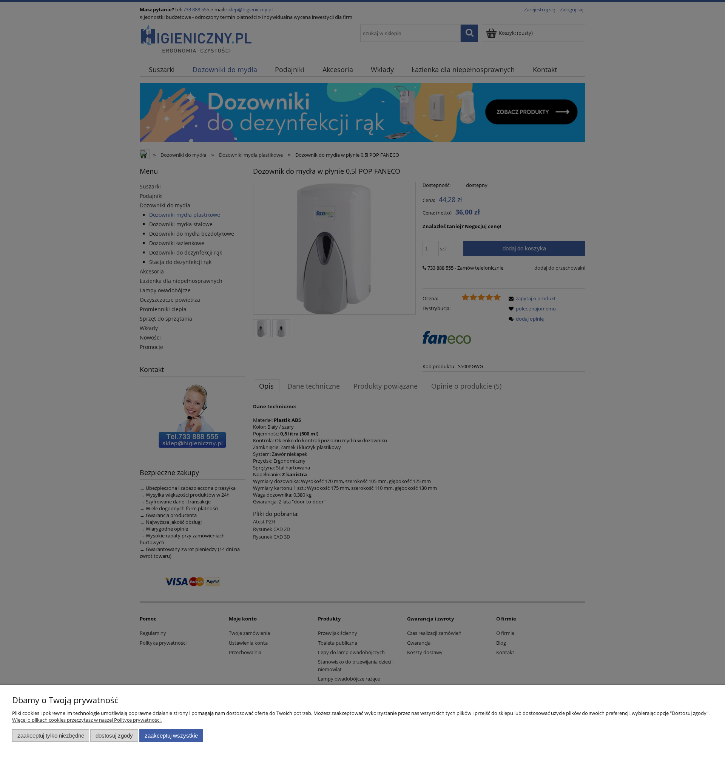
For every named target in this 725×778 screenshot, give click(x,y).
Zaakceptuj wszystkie (171, 735)
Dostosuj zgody (114, 735)
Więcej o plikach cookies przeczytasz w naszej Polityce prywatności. (87, 719)
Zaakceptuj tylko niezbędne (50, 735)
